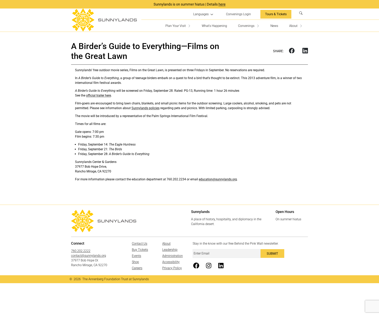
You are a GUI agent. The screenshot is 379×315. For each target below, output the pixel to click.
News (274, 26)
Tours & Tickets (276, 14)
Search (302, 14)
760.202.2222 (80, 251)
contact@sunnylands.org (88, 255)
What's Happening (214, 26)
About (293, 26)
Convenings (246, 26)
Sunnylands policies (145, 108)
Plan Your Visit (175, 26)
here (222, 4)
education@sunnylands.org (218, 179)
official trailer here (98, 95)
